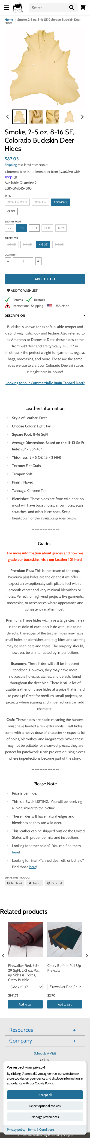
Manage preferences (45, 1117)
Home (9, 19)
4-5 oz (43, 244)
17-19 (61, 228)
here (15, 852)
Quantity (11, 254)
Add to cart (25, 1004)
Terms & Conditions (41, 1129)
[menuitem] (19, 116)
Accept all (45, 1095)
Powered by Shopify (60, 1135)
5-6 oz (59, 244)
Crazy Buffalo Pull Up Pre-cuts (64, 968)
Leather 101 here (68, 559)
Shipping (11, 165)
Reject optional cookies (45, 1106)
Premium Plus (17, 202)
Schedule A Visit (45, 1053)
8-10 (21, 228)
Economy (60, 202)
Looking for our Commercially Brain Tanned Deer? (45, 383)
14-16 (47, 228)
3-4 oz (27, 244)
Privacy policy (16, 1129)
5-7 (9, 228)
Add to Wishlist (24, 290)
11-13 (34, 228)
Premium (40, 202)
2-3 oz (11, 244)
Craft (11, 211)
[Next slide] (82, 116)
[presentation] (3, 956)
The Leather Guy (37, 1135)
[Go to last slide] (8, 116)
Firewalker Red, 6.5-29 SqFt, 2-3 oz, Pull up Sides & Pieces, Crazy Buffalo (23, 972)
